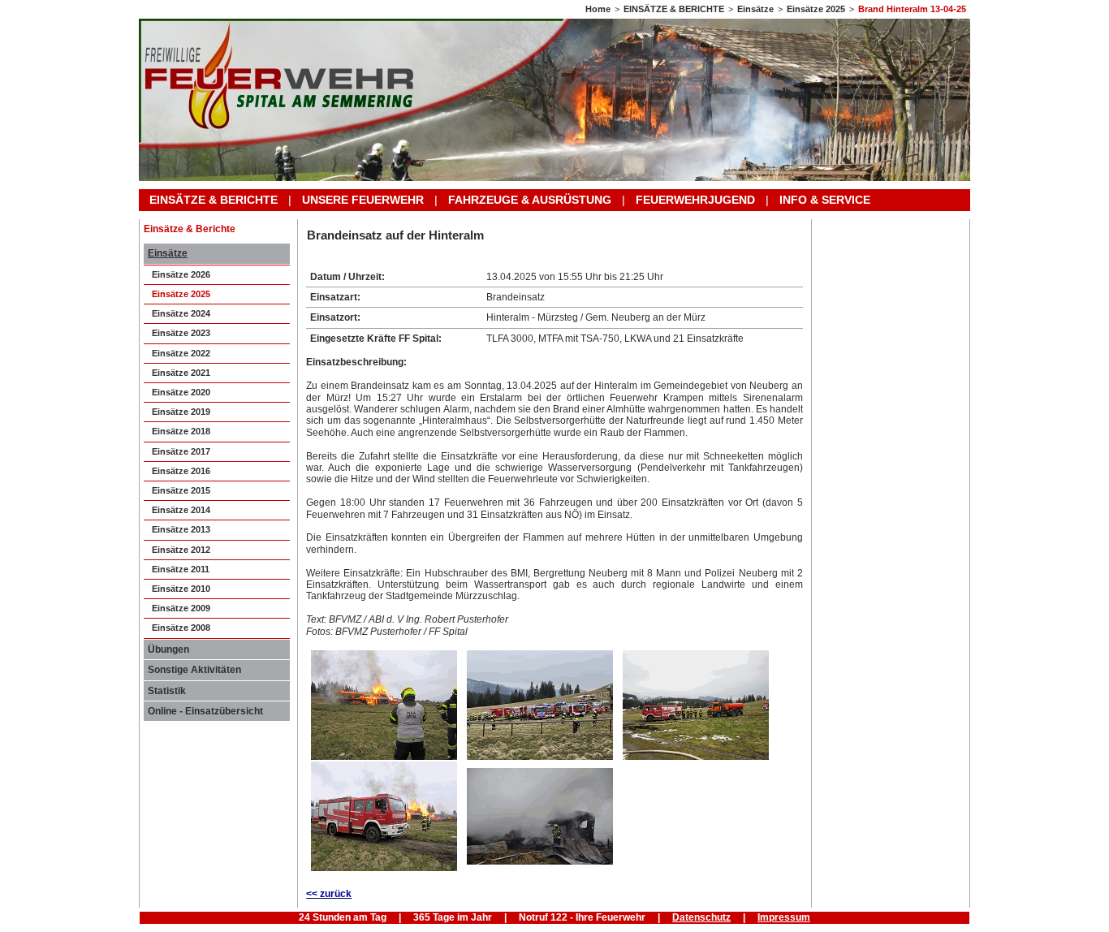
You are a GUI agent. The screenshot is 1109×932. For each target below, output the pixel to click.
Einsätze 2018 (181, 431)
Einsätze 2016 (181, 471)
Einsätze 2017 (181, 451)
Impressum (783, 917)
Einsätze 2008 (181, 627)
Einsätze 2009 (181, 608)
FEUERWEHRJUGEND (695, 199)
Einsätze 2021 (181, 373)
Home (598, 9)
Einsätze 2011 (180, 569)
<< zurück (329, 894)
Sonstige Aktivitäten (194, 669)
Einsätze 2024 (181, 313)
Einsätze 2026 (181, 274)
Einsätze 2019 (181, 411)
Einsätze (755, 9)
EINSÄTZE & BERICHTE (674, 9)
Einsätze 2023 (181, 333)
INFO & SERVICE (824, 199)
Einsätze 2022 (181, 353)
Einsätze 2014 (181, 510)
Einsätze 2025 (816, 9)
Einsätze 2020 (181, 392)
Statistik (167, 691)
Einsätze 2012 (181, 549)
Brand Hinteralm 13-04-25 (912, 9)
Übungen (168, 649)
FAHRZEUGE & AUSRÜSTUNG (529, 199)
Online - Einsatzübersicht (205, 711)
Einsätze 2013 (181, 529)
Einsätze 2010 (181, 588)
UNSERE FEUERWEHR (363, 199)
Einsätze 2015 (181, 490)
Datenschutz (701, 917)
